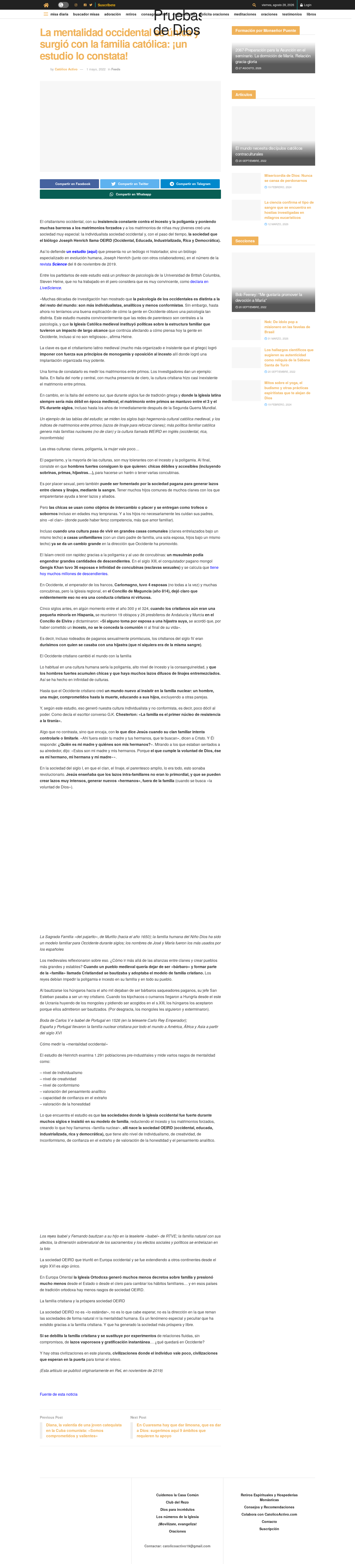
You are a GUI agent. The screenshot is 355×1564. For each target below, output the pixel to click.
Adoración (112, 14)
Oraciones (269, 14)
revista (53, 264)
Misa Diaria (59, 14)
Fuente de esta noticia (59, 1394)
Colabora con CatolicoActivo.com (269, 1514)
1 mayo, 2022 (96, 69)
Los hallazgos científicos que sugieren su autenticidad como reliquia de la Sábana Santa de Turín (288, 357)
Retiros (131, 14)
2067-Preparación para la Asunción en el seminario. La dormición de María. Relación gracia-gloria (273, 55)
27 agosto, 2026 (249, 68)
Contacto (269, 1521)
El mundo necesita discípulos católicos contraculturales (269, 151)
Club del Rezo (177, 1502)
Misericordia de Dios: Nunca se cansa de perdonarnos (288, 178)
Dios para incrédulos (177, 1509)
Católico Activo (66, 69)
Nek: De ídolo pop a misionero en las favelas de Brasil (287, 326)
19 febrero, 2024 (279, 187)
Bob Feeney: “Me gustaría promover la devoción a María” (268, 297)
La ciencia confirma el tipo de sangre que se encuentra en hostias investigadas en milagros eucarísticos (289, 210)
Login (307, 5)
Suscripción (269, 1528)
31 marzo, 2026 (277, 338)
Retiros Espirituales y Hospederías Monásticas (269, 1497)
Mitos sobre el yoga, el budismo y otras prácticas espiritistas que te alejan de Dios (287, 390)
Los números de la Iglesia (177, 1516)
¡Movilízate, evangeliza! (177, 1523)
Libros (311, 14)
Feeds (115, 69)
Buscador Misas (86, 14)
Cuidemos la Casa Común (177, 1494)
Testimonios (292, 14)
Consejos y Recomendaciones (269, 1507)
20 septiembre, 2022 (252, 161)
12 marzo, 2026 (277, 224)
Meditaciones (245, 14)
